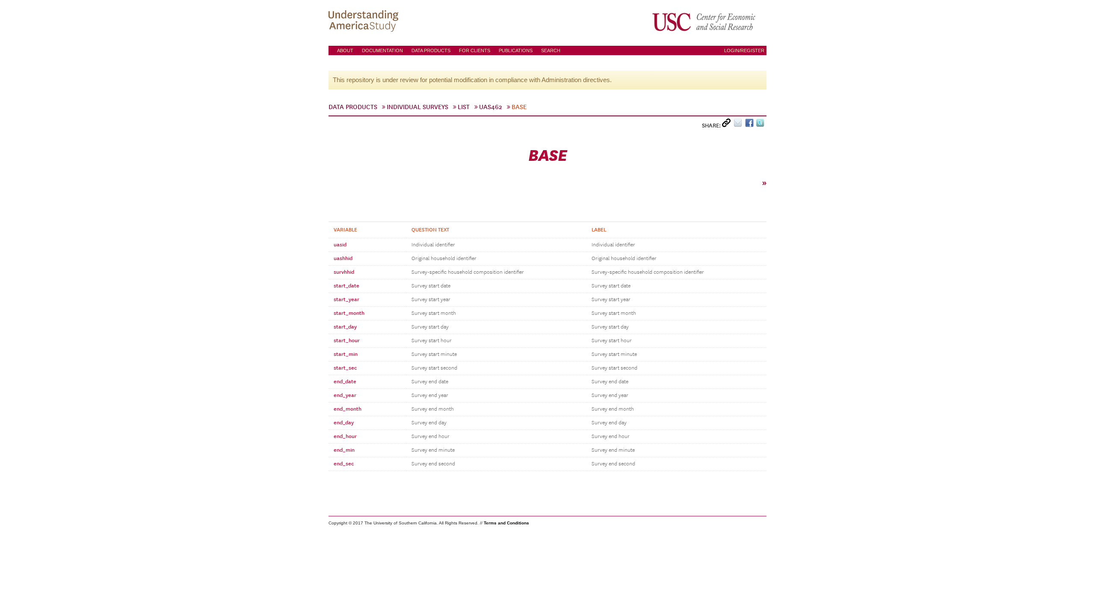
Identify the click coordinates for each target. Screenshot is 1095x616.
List (464, 107)
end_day (344, 422)
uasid (340, 244)
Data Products (430, 50)
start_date (346, 285)
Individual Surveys (417, 107)
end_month (347, 409)
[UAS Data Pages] (364, 21)
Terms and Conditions (506, 523)
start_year (346, 299)
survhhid (344, 272)
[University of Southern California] (704, 21)
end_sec (344, 463)
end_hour (345, 436)
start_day (345, 326)
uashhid (343, 258)
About (345, 50)
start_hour (347, 340)
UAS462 (490, 107)
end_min (344, 450)
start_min (346, 354)
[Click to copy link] (728, 125)
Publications (516, 50)
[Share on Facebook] (750, 125)
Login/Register (744, 50)
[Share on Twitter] (761, 125)
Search (550, 50)
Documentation (382, 50)
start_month (349, 313)
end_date (345, 381)
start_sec (345, 367)
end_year (345, 395)
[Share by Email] (739, 125)
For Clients (474, 50)
